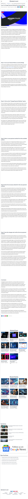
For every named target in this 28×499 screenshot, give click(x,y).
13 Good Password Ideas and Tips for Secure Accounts (9, 462)
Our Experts (11, 492)
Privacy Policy (9, 494)
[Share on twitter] (19, 7)
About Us (6, 492)
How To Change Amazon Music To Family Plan (22, 340)
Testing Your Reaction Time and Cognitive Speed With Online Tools (10, 457)
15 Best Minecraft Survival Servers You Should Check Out (9, 463)
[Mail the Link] (24, 7)
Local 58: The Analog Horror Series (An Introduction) (15, 439)
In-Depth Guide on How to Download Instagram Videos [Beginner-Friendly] (9, 460)
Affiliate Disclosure (15, 494)
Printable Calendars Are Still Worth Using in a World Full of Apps (23, 386)
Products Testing (5, 493)
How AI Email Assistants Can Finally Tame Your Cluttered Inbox (14, 386)
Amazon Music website (10, 67)
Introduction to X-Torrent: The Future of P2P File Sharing (15, 432)
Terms (24, 493)
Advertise (15, 493)
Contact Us (20, 493)
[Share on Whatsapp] (22, 7)
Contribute (10, 493)
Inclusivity (22, 492)
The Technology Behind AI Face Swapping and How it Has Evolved (5, 386)
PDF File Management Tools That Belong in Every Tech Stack (13, 407)
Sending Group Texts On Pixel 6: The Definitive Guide (15, 429)
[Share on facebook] (18, 7)
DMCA (20, 494)
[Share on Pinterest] (20, 7)
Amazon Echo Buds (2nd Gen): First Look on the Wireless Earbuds (5, 350)
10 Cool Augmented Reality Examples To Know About (15, 425)
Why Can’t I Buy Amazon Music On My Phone (4, 340)
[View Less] (26, 7)
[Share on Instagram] (4, 315)
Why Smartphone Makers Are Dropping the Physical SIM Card (22, 396)
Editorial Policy (17, 492)
